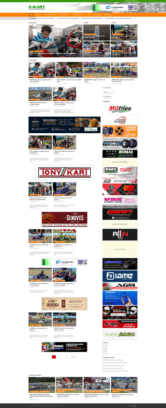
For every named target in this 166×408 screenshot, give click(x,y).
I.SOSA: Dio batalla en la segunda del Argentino (61, 18)
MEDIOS (94, 34)
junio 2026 (104, 348)
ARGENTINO (38, 14)
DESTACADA (36, 51)
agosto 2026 (105, 345)
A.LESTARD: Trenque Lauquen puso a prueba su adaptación (64, 284)
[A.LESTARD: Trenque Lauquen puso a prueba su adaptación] (64, 275)
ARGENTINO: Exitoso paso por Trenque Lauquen (113, 18)
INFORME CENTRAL (71, 389)
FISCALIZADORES (97, 14)
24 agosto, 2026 (115, 38)
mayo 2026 (104, 350)
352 (67, 356)
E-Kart (38, 55)
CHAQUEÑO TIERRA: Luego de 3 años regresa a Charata (94, 36)
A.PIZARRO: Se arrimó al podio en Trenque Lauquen (39, 284)
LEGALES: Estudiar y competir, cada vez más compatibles (53, 53)
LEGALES (41, 51)
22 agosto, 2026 (115, 83)
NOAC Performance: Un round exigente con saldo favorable (87, 18)
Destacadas (32, 23)
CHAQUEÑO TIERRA (88, 34)
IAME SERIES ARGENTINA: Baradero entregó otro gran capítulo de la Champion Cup (41, 396)
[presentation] (80, 23)
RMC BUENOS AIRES (63, 14)
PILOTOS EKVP (120, 34)
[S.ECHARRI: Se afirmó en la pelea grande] (40, 236)
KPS (62, 76)
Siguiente (73, 356)
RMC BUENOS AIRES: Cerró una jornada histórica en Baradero (68, 395)
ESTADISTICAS (107, 14)
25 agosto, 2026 (33, 55)
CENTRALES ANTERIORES (34, 391)
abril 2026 (104, 351)
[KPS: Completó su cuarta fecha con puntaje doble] (40, 142)
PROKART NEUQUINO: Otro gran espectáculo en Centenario (93, 53)
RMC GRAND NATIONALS (77, 14)
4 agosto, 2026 (60, 398)
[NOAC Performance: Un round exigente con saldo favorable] (40, 189)
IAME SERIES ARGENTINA (50, 14)
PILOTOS (89, 14)
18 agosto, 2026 (87, 55)
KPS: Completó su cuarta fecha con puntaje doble (113, 365)
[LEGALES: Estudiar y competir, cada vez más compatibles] (64, 94)
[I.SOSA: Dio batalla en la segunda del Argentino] (64, 142)
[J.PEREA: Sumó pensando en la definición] (40, 319)
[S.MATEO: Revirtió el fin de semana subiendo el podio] (64, 319)
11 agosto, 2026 (33, 399)
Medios (86, 23)
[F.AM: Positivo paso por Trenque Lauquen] (64, 189)
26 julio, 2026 (87, 398)
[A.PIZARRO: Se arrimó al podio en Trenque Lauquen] (40, 275)
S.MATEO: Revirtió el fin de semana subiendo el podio (64, 329)
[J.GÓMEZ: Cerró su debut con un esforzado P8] (64, 236)
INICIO (31, 14)
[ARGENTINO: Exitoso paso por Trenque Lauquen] (40, 94)
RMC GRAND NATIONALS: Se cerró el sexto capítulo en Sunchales (96, 395)
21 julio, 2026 (114, 398)
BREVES (31, 51)
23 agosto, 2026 (87, 83)
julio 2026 (104, 346)
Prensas (114, 23)
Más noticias (33, 60)
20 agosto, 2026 (87, 38)
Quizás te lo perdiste (35, 375)
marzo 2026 (105, 353)
